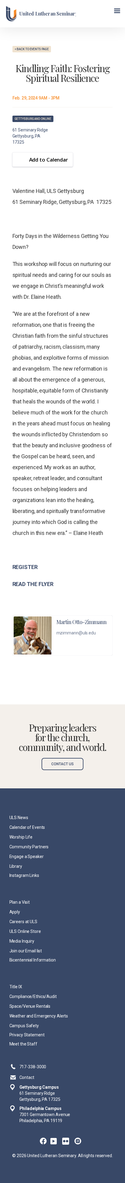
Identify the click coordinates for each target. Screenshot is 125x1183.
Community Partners (29, 846)
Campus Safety (24, 1025)
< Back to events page (32, 49)
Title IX (15, 986)
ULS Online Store (25, 931)
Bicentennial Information (32, 960)
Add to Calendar (48, 159)
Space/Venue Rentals (30, 1006)
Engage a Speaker (26, 856)
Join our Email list (25, 950)
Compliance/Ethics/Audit (33, 996)
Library (15, 866)
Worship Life (21, 837)
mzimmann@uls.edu (76, 632)
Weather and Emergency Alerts (38, 1016)
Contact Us (62, 764)
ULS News (18, 817)
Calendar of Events (27, 827)
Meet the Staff (23, 1044)
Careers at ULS (23, 921)
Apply (14, 911)
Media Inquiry (21, 941)
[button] (117, 11)
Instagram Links (24, 875)
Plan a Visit (19, 902)
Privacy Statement (27, 1034)
